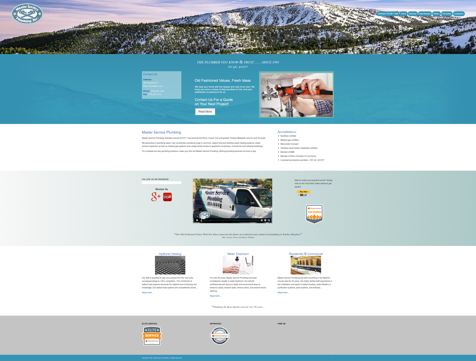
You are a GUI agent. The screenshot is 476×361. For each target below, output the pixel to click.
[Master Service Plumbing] (27, 13)
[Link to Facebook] (332, 358)
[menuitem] (388, 13)
